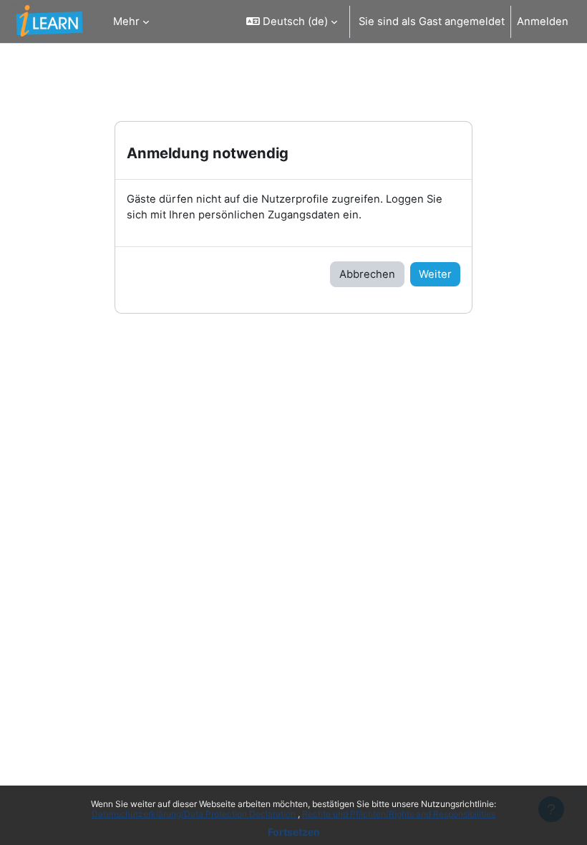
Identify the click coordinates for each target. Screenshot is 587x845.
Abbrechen (367, 274)
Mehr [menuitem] (126, 21)
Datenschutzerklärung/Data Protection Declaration (195, 813)
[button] (291, 21)
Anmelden (542, 21)
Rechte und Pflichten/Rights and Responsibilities (398, 813)
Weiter (435, 274)
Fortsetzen (294, 832)
